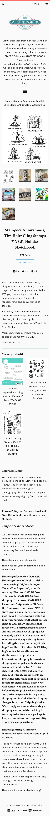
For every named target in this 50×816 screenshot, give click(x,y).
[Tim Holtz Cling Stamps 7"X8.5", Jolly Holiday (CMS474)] (12, 422)
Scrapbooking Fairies (33, 805)
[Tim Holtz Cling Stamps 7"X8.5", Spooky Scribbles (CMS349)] (37, 368)
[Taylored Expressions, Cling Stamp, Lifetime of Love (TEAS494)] (12, 371)
